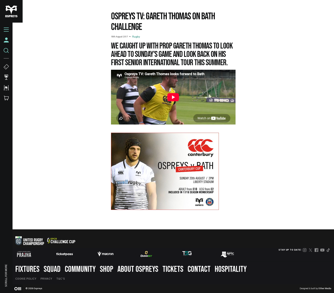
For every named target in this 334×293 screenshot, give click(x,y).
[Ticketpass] (64, 254)
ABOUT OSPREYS (137, 269)
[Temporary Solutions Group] (187, 254)
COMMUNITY (80, 269)
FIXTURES (27, 269)
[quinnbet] (146, 254)
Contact (199, 269)
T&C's (60, 279)
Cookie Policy (25, 279)
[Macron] (105, 254)
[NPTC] (227, 254)
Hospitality (231, 269)
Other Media (324, 288)
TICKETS (172, 269)
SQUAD (52, 269)
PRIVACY (46, 279)
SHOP (106, 269)
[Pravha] (24, 254)
